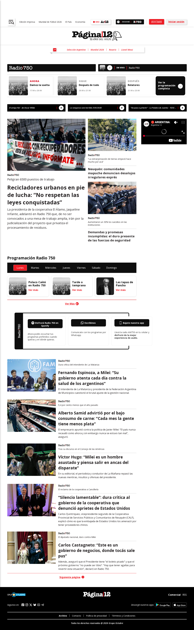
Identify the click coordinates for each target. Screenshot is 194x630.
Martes (35, 267)
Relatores (134, 85)
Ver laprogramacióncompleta (169, 85)
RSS (184, 594)
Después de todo (89, 85)
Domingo (111, 267)
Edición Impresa (27, 21)
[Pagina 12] (97, 36)
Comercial (174, 594)
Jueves (66, 267)
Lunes (20, 267)
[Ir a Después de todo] (67, 85)
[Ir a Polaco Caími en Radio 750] (18, 286)
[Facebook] (23, 604)
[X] (30, 605)
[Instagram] (26, 604)
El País (68, 21)
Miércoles (50, 267)
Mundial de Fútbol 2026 (50, 21)
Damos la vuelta (40, 85)
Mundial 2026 (97, 49)
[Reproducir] (118, 22)
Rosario (112, 49)
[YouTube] (38, 605)
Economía (80, 21)
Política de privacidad (96, 615)
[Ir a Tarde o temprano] (61, 286)
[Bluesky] (34, 605)
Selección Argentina (76, 49)
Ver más (33, 290)
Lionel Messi (127, 49)
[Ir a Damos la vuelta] (18, 85)
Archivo (63, 615)
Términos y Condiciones (123, 615)
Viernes (81, 267)
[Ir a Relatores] (116, 85)
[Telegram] (42, 605)
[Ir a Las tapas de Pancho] (105, 286)
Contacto (76, 615)
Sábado (96, 267)
